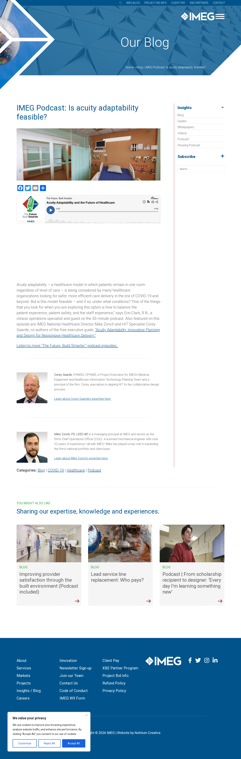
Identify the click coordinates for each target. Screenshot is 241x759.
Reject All (49, 743)
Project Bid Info (155, 2)
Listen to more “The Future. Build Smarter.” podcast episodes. (67, 345)
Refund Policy (113, 683)
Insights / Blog (29, 690)
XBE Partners (199, 2)
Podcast (183, 139)
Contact (219, 2)
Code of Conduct (73, 690)
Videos (182, 133)
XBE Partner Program (120, 668)
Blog (181, 115)
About (22, 660)
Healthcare (76, 470)
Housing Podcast (189, 145)
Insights (185, 107)
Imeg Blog (133, 2)
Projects (24, 683)
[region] (49, 731)
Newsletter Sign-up (75, 668)
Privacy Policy (114, 690)
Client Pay (178, 2)
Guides (182, 121)
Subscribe (186, 156)
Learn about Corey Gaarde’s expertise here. (82, 399)
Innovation (68, 660)
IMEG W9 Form (72, 698)
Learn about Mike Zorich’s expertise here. (81, 458)
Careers (23, 698)
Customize (24, 743)
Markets (23, 675)
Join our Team (71, 675)
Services (24, 668)
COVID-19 (56, 470)
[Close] (86, 715)
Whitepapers (186, 127)
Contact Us (68, 683)
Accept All (74, 743)
